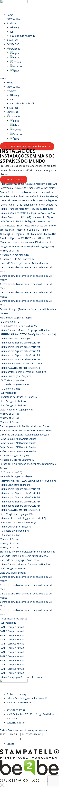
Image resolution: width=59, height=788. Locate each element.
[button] (29, 78)
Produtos (11, 23)
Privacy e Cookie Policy (34, 738)
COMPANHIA (13, 19)
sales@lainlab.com (9, 738)
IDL (11, 31)
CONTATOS (13, 44)
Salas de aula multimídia (23, 35)
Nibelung (14, 27)
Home (10, 14)
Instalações (12, 39)
